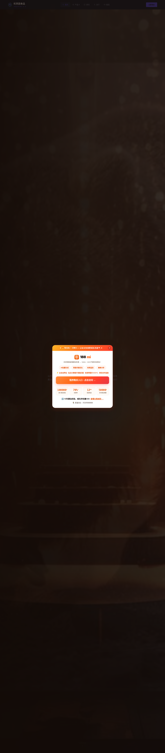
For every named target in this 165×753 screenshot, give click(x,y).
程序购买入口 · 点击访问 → (82, 380)
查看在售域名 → (97, 399)
